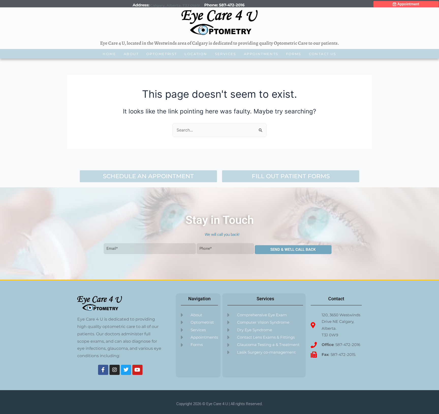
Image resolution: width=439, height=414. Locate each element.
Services (225, 54)
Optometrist (161, 54)
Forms (293, 54)
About (131, 54)
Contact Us (322, 54)
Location (195, 54)
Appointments (261, 54)
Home (109, 54)
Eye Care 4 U (217, 404)
